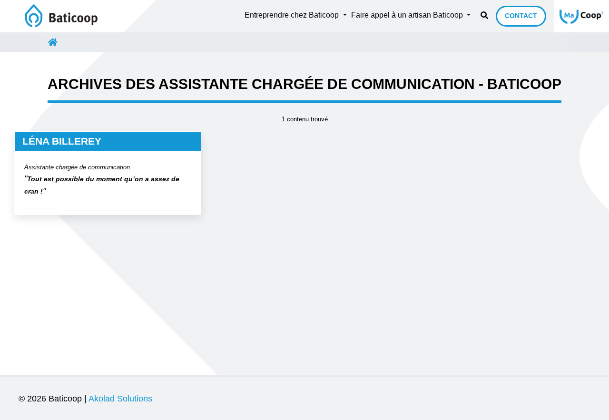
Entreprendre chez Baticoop (293, 15)
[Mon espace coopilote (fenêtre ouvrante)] (581, 16)
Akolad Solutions (120, 398)
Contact (521, 16)
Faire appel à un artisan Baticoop (408, 15)
